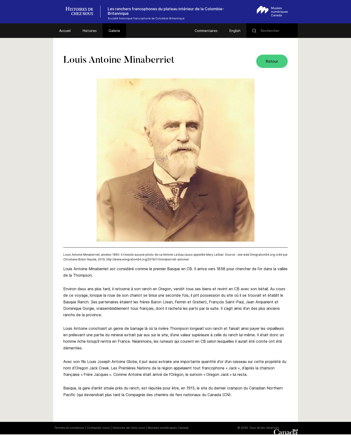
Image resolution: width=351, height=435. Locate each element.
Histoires (90, 31)
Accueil (65, 31)
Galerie (114, 31)
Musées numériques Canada (168, 428)
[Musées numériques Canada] (272, 11)
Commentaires (206, 31)
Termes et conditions (69, 428)
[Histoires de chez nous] (82, 11)
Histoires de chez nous (128, 428)
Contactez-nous (98, 428)
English (234, 31)
